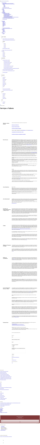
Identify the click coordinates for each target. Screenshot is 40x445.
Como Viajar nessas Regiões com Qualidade (16, 128)
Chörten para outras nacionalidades (3, 412)
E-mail (13, 346)
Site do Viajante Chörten (2, 399)
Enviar (13, 354)
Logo (0, 411)
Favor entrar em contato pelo (15, 344)
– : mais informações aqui (18, 324)
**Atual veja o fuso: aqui (2, 430)
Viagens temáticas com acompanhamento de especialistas (5, 387)
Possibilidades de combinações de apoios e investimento (5, 378)
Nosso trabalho (1, 408)
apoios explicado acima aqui (34, 152)
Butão (0, 385)
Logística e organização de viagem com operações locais (5, 376)
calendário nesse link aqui (29, 144)
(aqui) (24, 130)
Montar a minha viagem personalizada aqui (4, 389)
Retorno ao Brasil (2, 397)
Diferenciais (1, 409)
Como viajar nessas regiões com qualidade (4, 374)
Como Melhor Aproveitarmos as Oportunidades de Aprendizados (19, 134)
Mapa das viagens (2, 388)
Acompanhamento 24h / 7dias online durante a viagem (5, 377)
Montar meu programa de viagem (3, 373)
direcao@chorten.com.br (3, 429)
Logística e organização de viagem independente (5, 375)
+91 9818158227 (2, 426)
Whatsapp (14, 345)
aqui (19, 229)
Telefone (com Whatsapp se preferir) (16, 339)
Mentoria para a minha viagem (3, 372)
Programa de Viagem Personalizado (15, 126)
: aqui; (14, 203)
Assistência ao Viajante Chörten (3, 398)
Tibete (0, 386)
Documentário (1, 410)
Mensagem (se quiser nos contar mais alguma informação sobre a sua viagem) (18, 348)
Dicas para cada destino (2, 396)
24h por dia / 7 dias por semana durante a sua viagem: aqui (6, 436)
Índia (0, 383)
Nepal (0, 384)
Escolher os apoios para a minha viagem (4, 371)
